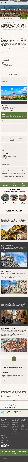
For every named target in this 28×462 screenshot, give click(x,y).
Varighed (2, 17)
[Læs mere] (5, 197)
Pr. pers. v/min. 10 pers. (23, 17)
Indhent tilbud (16, 1)
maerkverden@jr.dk (6, 431)
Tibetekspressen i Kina (23, 423)
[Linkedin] (7, 407)
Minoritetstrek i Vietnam (23, 424)
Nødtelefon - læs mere (12, 405)
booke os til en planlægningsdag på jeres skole (7, 75)
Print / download (5, 120)
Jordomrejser (22, 421)
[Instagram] (9, 407)
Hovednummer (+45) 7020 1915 (13, 404)
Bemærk (2, 18)
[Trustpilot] (12, 407)
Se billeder (3, 15)
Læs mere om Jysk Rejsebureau (4, 428)
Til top (14, 401)
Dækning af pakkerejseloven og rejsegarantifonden (9, 150)
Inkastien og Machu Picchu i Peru (24, 429)
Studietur (4, 102)
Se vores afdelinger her (3, 438)
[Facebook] (5, 407)
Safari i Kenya (22, 427)
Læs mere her (18, 0)
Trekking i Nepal (22, 426)
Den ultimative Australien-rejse (23, 432)
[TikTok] (10, 407)
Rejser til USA (22, 428)
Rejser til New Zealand (23, 433)
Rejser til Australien (23, 425)
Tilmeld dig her (14, 453)
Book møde (21, 1)
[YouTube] (14, 407)
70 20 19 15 (25, 1)
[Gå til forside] (5, 3)
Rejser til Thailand (23, 422)
